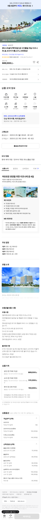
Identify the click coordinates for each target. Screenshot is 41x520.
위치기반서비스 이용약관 (17, 492)
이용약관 (4, 492)
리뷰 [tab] (36, 168)
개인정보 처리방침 (32, 492)
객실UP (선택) (8, 419)
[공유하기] (37, 62)
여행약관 (18, 494)
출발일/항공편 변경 (20, 146)
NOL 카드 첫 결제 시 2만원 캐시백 (20, 69)
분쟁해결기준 (28, 494)
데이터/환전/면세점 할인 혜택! (19, 79)
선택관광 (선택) (9, 444)
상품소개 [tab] (5, 168)
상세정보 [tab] (25, 168)
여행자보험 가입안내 (8, 494)
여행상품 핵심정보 (26, 57)
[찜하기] (34, 62)
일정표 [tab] (15, 168)
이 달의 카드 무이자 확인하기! (19, 74)
